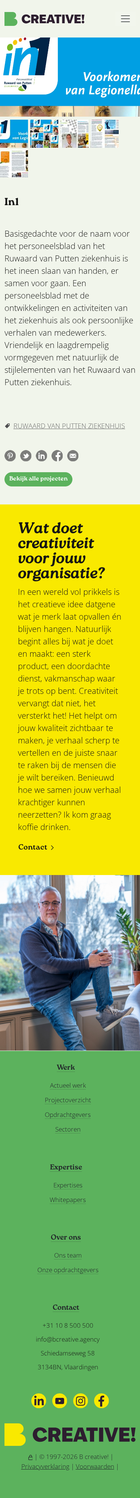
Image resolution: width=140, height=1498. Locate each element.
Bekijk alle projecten (38, 479)
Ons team (68, 1255)
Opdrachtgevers (68, 1114)
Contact (32, 847)
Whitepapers (68, 1199)
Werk (66, 1068)
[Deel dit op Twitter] (25, 455)
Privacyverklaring (45, 1466)
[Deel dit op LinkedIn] (41, 455)
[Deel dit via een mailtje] (72, 455)
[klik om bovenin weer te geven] (14, 134)
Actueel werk (68, 1085)
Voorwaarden (95, 1466)
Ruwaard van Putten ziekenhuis (69, 426)
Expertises (68, 1185)
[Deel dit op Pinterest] (10, 455)
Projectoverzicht (68, 1100)
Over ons (66, 1238)
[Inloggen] (30, 1456)
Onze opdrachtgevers (68, 1269)
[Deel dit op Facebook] (57, 455)
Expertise (66, 1168)
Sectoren (68, 1129)
